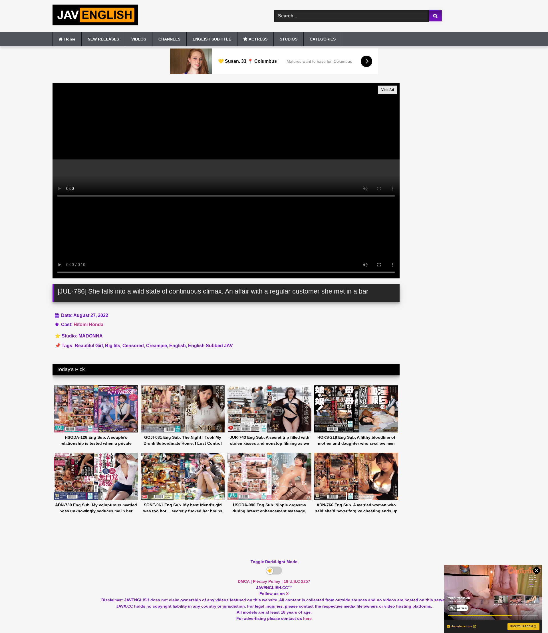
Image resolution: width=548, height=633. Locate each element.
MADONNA (90, 335)
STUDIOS (288, 39)
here (307, 618)
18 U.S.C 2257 (297, 581)
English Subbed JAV (210, 345)
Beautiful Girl (89, 345)
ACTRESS (258, 39)
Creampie (156, 345)
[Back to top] (530, 616)
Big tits (112, 345)
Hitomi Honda (88, 324)
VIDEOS (138, 39)
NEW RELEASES (103, 39)
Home (69, 39)
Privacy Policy (266, 581)
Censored (133, 345)
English (177, 345)
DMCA (243, 581)
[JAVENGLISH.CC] (95, 16)
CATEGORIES (323, 39)
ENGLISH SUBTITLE (212, 39)
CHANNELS (169, 39)
